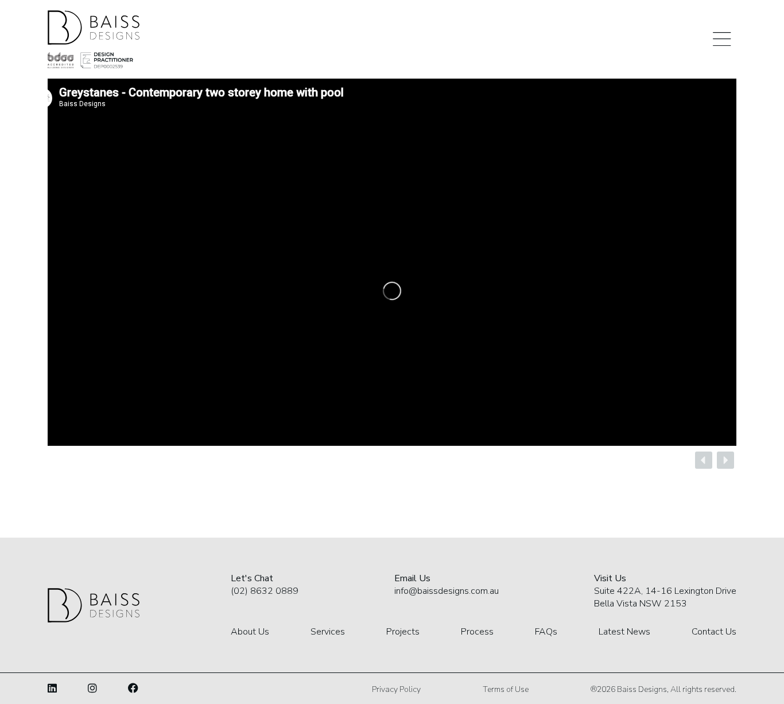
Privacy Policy (396, 689)
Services (328, 631)
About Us (250, 631)
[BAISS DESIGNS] (93, 27)
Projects (403, 631)
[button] (703, 460)
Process (477, 631)
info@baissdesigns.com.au (446, 591)
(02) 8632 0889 (264, 591)
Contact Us (714, 631)
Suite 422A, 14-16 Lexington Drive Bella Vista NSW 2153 (665, 597)
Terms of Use (506, 689)
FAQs (546, 631)
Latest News (624, 631)
